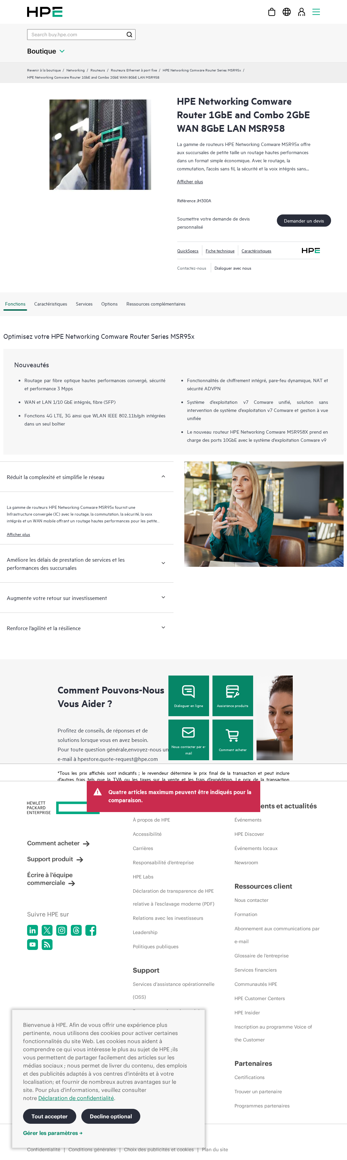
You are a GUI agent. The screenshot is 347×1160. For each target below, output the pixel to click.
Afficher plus (190, 181)
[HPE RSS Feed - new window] (47, 944)
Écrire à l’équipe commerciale (50, 879)
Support (146, 970)
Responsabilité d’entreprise (163, 862)
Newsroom (246, 862)
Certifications (249, 1077)
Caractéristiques (256, 250)
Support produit (50, 859)
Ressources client (263, 886)
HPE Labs (143, 877)
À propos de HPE (151, 820)
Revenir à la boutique (44, 69)
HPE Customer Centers (259, 998)
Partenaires (253, 1063)
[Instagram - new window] (61, 930)
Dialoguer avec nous (233, 268)
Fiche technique (220, 250)
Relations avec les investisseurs (168, 918)
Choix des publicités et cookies (159, 1149)
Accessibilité (147, 834)
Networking (75, 69)
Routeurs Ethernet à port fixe (134, 69)
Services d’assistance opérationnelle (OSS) (174, 990)
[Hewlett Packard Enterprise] (44, 12)
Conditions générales (92, 1149)
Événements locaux (256, 848)
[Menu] (316, 12)
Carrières (143, 848)
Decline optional (111, 1116)
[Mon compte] (302, 12)
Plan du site (215, 1149)
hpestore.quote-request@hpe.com (118, 758)
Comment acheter (233, 749)
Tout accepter (50, 1116)
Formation (245, 914)
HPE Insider (247, 1013)
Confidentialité (43, 1149)
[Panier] (272, 12)
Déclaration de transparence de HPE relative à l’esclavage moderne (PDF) (174, 897)
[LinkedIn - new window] (32, 930)
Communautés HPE (255, 984)
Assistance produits (232, 705)
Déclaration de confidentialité (76, 1098)
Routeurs (97, 69)
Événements (248, 820)
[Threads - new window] (76, 930)
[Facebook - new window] (90, 930)
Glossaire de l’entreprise (261, 956)
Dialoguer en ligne (188, 705)
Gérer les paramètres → (53, 1133)
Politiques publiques (156, 947)
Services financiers (255, 970)
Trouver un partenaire (258, 1092)
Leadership (145, 932)
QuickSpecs (188, 250)
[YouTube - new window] (32, 944)
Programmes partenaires (262, 1106)
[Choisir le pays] (287, 12)
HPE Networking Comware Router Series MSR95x (202, 69)
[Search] (129, 34)
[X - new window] (47, 930)
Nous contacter (251, 900)
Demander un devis (304, 220)
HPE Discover (249, 834)
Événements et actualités (275, 806)
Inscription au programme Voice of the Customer (273, 1033)
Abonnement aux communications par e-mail (277, 935)
